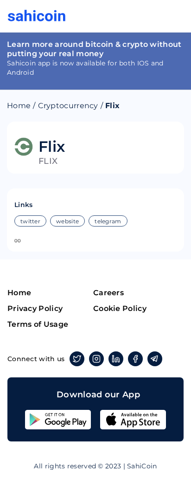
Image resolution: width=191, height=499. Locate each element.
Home (19, 105)
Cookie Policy (119, 308)
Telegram (154, 358)
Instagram (96, 358)
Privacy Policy (35, 308)
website (67, 221)
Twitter (77, 358)
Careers (108, 292)
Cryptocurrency (68, 105)
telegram (108, 221)
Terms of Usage (37, 324)
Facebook (135, 358)
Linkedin (115, 358)
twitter (30, 221)
